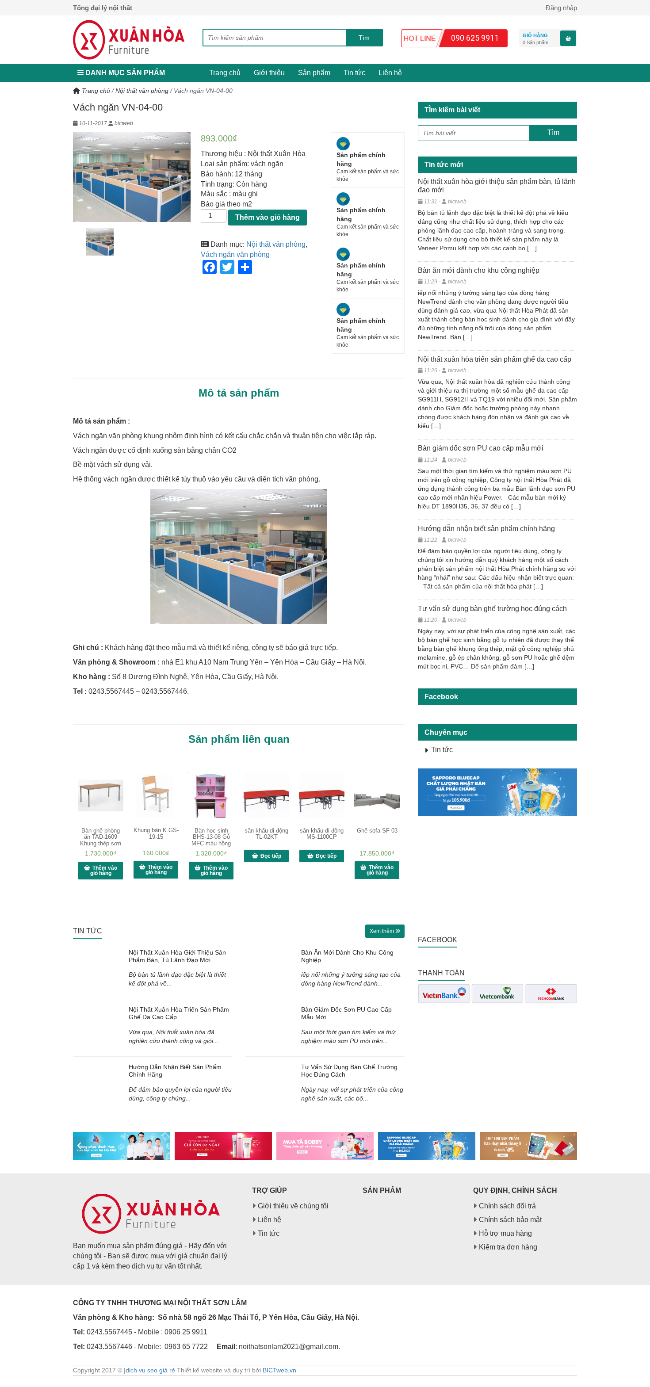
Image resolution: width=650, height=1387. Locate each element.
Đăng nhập (561, 7)
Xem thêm (382, 931)
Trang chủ (225, 72)
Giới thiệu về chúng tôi (293, 1206)
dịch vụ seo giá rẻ (150, 1370)
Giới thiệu (269, 72)
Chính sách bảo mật (510, 1219)
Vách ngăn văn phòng (235, 254)
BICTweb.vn (279, 1370)
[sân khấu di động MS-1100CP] (321, 795)
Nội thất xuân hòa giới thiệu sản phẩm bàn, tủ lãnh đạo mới (177, 956)
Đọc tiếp (270, 856)
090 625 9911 (475, 37)
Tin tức (354, 72)
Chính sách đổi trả (507, 1206)
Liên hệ (390, 72)
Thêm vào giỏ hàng (267, 217)
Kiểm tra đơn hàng (508, 1247)
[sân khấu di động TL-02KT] (266, 795)
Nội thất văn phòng (141, 90)
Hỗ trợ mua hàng (505, 1233)
